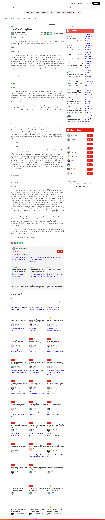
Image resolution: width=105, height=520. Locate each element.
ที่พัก (52, 13)
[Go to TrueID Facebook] (76, 186)
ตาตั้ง (30, 8)
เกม (26, 8)
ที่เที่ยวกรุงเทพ (45, 13)
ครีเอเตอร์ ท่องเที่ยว (20, 18)
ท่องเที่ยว (13, 18)
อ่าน (21, 8)
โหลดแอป (73, 3)
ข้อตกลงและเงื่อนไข (72, 182)
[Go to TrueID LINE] (83, 186)
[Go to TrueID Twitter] (80, 186)
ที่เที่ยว (37, 13)
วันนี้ (6, 8)
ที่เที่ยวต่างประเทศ (60, 13)
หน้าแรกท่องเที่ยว (29, 13)
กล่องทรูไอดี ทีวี (81, 3)
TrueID (9, 3)
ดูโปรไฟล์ (14, 251)
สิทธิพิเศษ (15, 8)
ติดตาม (60, 251)
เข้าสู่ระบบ (96, 3)
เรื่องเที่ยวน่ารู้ (70, 13)
